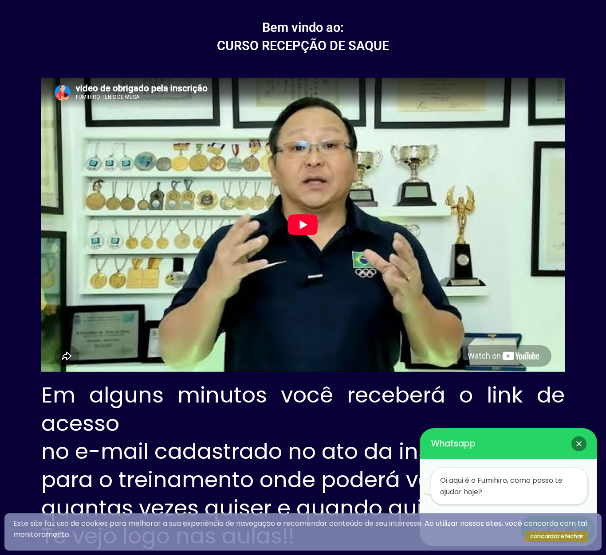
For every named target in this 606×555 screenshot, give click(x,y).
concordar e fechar (556, 536)
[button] (578, 443)
